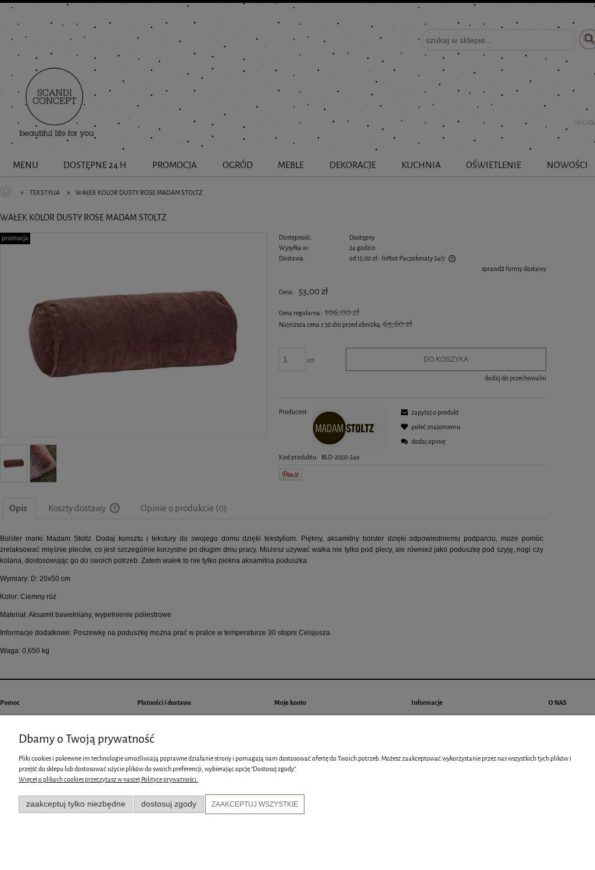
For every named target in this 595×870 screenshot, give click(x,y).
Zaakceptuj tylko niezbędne (76, 804)
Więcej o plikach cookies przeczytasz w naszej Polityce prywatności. (108, 779)
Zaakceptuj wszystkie (255, 804)
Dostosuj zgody (168, 804)
